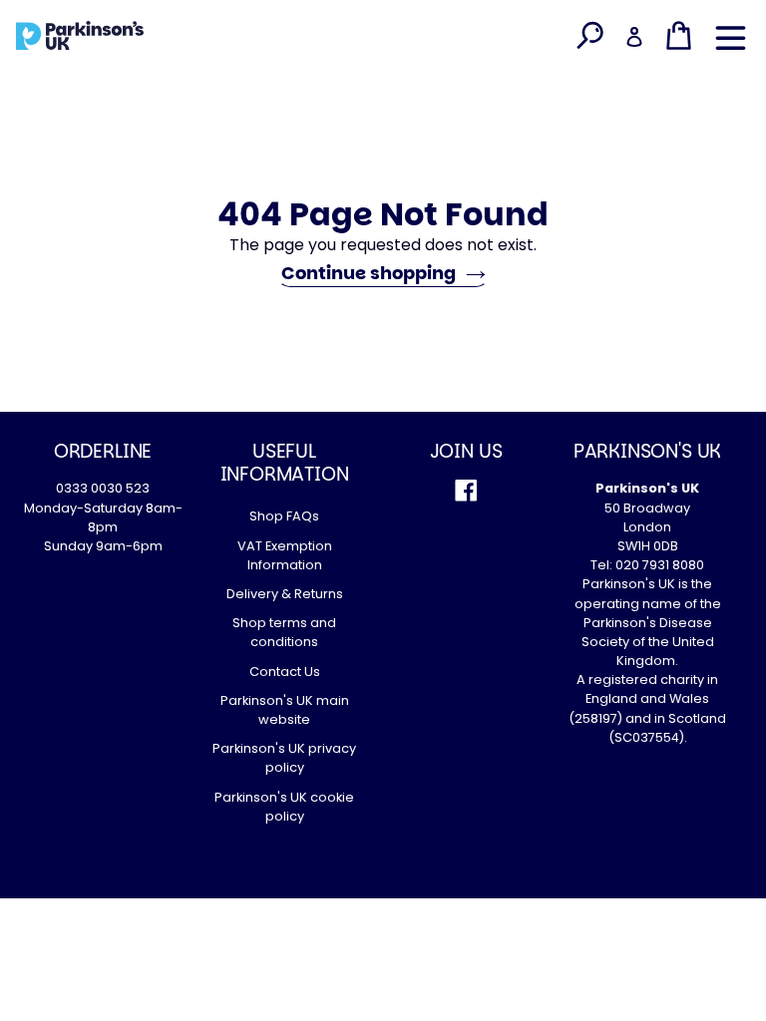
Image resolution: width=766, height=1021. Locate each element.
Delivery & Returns (284, 593)
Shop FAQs (284, 516)
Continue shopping (368, 272)
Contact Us (284, 671)
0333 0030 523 (103, 488)
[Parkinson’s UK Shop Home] (80, 35)
